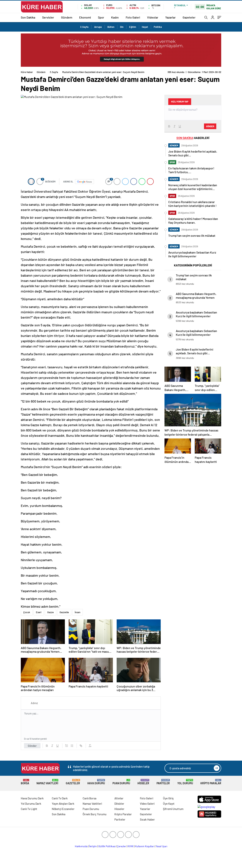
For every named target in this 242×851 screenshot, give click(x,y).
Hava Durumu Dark (32, 798)
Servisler (48, 17)
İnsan (77, 612)
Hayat (145, 26)
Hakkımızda (81, 846)
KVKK (131, 846)
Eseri (38, 612)
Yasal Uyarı (161, 846)
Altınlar (118, 798)
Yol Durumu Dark (31, 803)
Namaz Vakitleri (47, 782)
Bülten (110, 26)
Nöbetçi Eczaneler (63, 809)
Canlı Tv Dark (60, 798)
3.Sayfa (84, 26)
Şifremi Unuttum (173, 809)
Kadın (115, 17)
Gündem (66, 17)
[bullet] (71, 745)
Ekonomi (85, 17)
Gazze (50, 612)
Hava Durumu (96, 782)
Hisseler (143, 782)
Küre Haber (27, 72)
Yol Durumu (185, 782)
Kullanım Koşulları (144, 846)
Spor (101, 17)
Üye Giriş (168, 798)
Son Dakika (28, 17)
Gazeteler (189, 17)
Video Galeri (147, 803)
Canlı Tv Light (29, 809)
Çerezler (121, 846)
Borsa (25, 782)
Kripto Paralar (210, 782)
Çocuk (26, 612)
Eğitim (132, 26)
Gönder (32, 745)
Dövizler (119, 803)
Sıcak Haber (147, 819)
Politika (158, 26)
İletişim (93, 846)
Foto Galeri (133, 17)
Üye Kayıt (169, 803)
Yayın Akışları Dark (63, 803)
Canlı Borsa (89, 798)
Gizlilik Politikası (107, 846)
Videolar (152, 17)
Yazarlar (170, 17)
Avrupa (98, 26)
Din (121, 26)
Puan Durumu (121, 782)
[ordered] (66, 745)
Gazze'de (64, 612)
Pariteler (163, 782)
